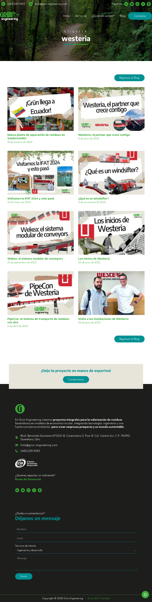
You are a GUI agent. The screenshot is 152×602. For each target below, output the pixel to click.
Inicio (66, 16)
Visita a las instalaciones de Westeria (103, 318)
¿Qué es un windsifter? (93, 198)
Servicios (81, 16)
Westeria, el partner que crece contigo (104, 134)
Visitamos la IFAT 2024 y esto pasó (30, 198)
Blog (123, 16)
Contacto (140, 16)
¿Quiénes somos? (103, 16)
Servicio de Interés (25, 546)
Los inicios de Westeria (94, 258)
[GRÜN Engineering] (9, 15)
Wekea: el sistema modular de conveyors (35, 258)
